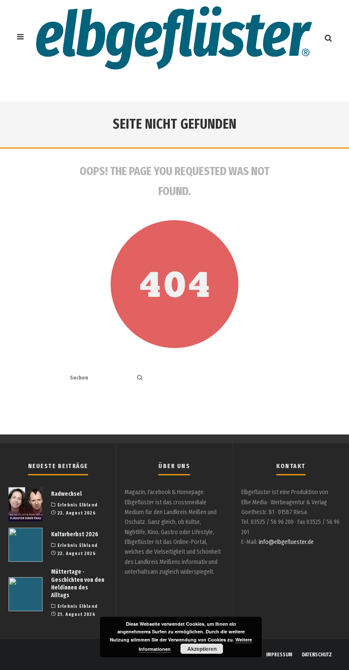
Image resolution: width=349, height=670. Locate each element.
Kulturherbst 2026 (74, 534)
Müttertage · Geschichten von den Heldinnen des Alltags (77, 583)
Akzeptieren (202, 649)
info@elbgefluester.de (286, 542)
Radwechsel (66, 493)
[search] (139, 378)
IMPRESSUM (279, 654)
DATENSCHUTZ (317, 654)
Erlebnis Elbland (77, 505)
